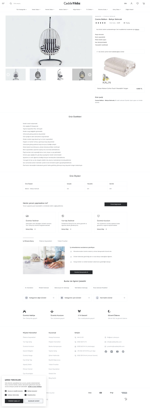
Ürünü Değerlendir (116, 204)
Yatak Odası (35, 9)
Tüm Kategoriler (21, 9)
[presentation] (8, 74)
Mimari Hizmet (27, 369)
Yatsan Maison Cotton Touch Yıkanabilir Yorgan (112, 88)
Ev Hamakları (29, 288)
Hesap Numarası (54, 337)
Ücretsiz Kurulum (57, 315)
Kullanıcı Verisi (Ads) (13, 395)
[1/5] (96, 23)
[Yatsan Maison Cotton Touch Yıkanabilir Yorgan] (119, 70)
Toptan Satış (53, 351)
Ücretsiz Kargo (27, 355)
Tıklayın (137, 29)
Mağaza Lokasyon (113, 337)
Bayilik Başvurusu (54, 360)
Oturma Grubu (102, 9)
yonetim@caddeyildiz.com (115, 346)
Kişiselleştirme (31, 395)
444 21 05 (80, 337)
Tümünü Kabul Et (14, 401)
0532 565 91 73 (81, 342)
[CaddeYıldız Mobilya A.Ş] (72, 3)
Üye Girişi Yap (27, 360)
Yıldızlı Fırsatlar (54, 364)
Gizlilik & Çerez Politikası (35, 386)
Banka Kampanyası (55, 346)
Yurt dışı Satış (27, 342)
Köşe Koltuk (76, 9)
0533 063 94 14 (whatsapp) (86, 346)
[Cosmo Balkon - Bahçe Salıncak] (49, 41)
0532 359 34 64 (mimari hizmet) (87, 355)
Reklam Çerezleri (32, 391)
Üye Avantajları (28, 373)
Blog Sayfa (52, 378)
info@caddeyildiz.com (114, 342)
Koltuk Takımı (63, 9)
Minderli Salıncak (44, 288)
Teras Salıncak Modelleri (100, 288)
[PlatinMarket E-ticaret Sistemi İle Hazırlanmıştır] (125, 399)
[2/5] (97, 23)
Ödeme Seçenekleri (29, 337)
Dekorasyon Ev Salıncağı (62, 288)
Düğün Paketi (129, 9)
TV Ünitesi (89, 9)
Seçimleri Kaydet (33, 401)
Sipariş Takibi (27, 364)
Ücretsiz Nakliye (29, 315)
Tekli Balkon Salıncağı (81, 288)
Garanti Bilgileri (28, 351)
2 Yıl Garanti (82, 315)
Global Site (52, 373)
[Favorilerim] (138, 3)
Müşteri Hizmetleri (55, 342)
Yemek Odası (49, 9)
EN (125, 3)
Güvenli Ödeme (114, 315)
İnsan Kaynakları (54, 369)
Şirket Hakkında (54, 355)
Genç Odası (116, 9)
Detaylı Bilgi (29, 229)
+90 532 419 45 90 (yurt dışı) (86, 351)
